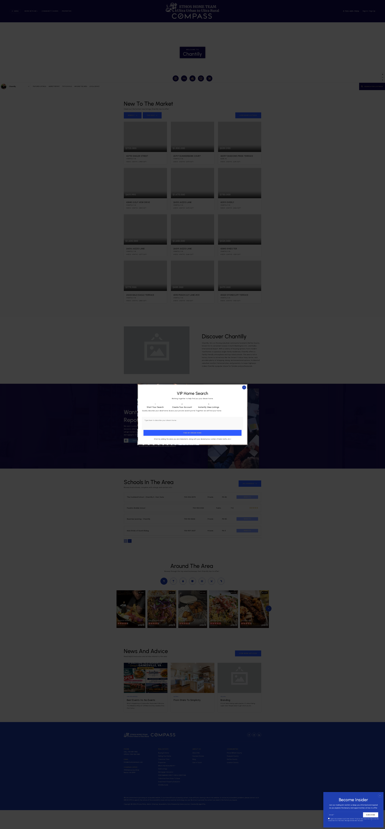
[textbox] (192, 422)
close (244, 387)
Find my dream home (192, 433)
